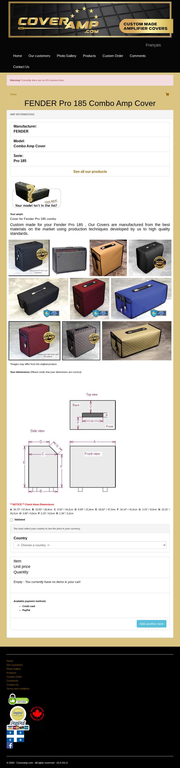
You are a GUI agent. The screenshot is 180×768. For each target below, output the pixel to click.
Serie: (18, 156)
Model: (19, 141)
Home (17, 56)
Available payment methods (30, 601)
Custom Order (113, 56)
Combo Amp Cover (29, 146)
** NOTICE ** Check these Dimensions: (32, 504)
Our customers (39, 56)
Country (20, 538)
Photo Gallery (66, 56)
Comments (138, 56)
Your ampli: (16, 214)
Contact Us (21, 67)
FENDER (21, 131)
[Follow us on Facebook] (10, 745)
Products (89, 56)
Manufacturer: (25, 126)
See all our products (90, 171)
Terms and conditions (18, 688)
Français (153, 45)
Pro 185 (20, 161)
